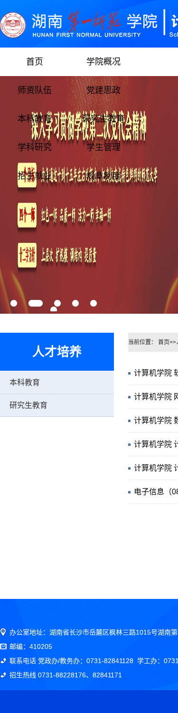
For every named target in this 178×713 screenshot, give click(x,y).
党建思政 (103, 90)
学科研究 (35, 147)
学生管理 (103, 147)
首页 (34, 62)
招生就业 (35, 176)
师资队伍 (35, 90)
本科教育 (35, 119)
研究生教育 (103, 119)
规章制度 (103, 176)
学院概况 (103, 62)
